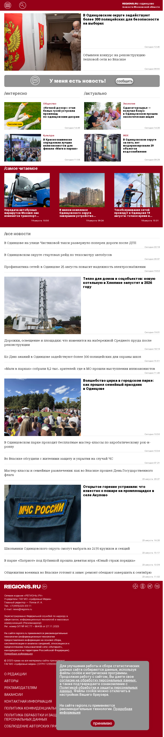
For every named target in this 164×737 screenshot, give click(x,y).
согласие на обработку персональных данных (98, 680)
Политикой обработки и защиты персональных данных (99, 689)
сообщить (125, 81)
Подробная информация (18, 653)
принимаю (102, 723)
